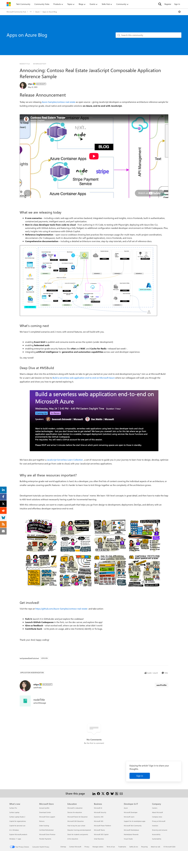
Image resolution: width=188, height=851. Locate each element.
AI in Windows (14, 830)
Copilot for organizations (17, 821)
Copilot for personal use (17, 826)
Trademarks (122, 847)
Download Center (45, 812)
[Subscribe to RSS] (116, 793)
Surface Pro (13, 808)
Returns (41, 821)
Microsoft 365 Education (75, 821)
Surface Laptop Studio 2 (17, 817)
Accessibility (156, 834)
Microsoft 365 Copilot (101, 834)
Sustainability (156, 839)
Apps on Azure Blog (50, 12)
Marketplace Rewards (131, 834)
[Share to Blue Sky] (112, 793)
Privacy (87, 847)
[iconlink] (25, 700)
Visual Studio (128, 839)
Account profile (44, 808)
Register (167, 4)
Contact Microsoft (75, 847)
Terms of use (111, 847)
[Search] (160, 4)
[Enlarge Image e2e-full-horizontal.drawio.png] (88, 280)
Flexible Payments (45, 839)
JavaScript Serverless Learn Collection (65, 459)
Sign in (139, 775)
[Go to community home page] (9, 4)
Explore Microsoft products (18, 834)
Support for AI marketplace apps (134, 821)
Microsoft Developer (130, 812)
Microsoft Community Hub (16, 12)
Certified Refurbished (46, 830)
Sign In (177, 4)
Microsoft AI (98, 808)
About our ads (155, 847)
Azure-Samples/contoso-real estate (58, 101)
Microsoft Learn (129, 817)
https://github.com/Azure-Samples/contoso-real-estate (61, 608)
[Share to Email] (121, 793)
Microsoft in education (74, 808)
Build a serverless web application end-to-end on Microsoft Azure (84, 377)
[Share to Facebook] (98, 793)
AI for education (72, 839)
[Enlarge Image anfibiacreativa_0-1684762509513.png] (94, 552)
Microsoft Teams (99, 830)
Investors (155, 826)
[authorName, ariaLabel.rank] (23, 85)
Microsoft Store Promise (47, 834)
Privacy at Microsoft (158, 821)
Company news (157, 817)
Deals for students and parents (77, 834)
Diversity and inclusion (159, 830)
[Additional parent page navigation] (30, 12)
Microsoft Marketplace (131, 830)
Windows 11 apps (15, 839)
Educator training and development (79, 830)
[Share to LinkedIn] (93, 793)
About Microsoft (157, 812)
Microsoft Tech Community (132, 826)
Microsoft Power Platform (102, 826)
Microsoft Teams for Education (77, 817)
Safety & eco (133, 847)
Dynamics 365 (98, 817)
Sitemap (63, 847)
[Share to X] (103, 793)
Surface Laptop (14, 812)
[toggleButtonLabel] (179, 12)
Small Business (99, 839)
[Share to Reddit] (107, 793)
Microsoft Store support (47, 817)
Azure (37, 12)
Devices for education (74, 812)
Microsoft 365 (98, 821)
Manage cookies (97, 847)
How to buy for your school (76, 826)
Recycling (144, 847)
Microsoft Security (100, 812)
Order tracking (44, 826)
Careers (154, 808)
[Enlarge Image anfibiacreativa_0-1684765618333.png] (94, 420)
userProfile (161, 685)
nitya (30, 84)
